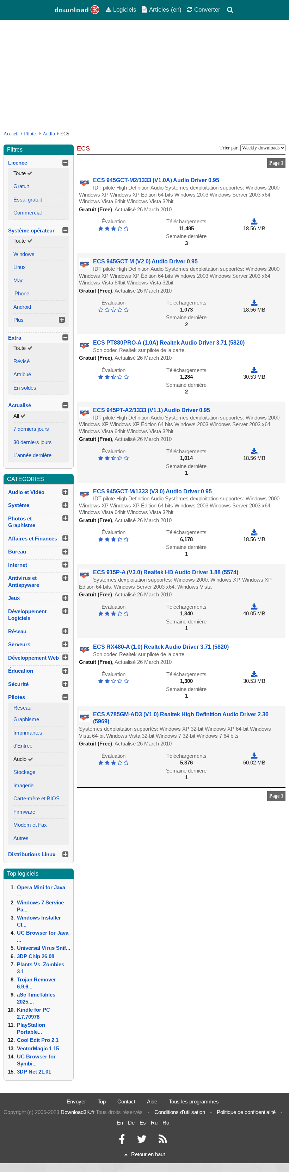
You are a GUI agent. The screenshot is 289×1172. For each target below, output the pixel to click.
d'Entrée (22, 746)
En (120, 1123)
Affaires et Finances (32, 539)
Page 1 (276, 163)
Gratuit (21, 186)
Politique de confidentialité (246, 1112)
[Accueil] (77, 10)
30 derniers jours (32, 442)
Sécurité (18, 684)
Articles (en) (165, 9)
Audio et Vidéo (26, 492)
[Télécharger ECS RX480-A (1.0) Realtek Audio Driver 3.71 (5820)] (254, 674)
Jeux (14, 598)
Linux (19, 267)
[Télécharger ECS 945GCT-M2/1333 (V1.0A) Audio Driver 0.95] (254, 221)
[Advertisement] (144, 74)
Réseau (17, 631)
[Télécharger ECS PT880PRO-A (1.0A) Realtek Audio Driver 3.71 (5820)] (254, 370)
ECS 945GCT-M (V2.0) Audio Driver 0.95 (145, 261)
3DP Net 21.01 (34, 1072)
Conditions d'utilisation (179, 1112)
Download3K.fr (77, 1112)
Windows (24, 254)
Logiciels (124, 9)
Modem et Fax (30, 825)
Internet (17, 565)
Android (22, 307)
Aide (152, 1101)
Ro (165, 1123)
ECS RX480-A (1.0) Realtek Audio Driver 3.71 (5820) (161, 647)
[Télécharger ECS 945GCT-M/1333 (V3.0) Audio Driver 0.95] (254, 532)
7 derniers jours (31, 429)
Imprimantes (27, 733)
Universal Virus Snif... (43, 948)
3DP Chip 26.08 (35, 956)
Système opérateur (31, 230)
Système (18, 505)
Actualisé (19, 405)
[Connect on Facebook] (121, 1141)
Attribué (22, 374)
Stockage (24, 772)
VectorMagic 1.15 (38, 1048)
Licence (17, 163)
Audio (49, 133)
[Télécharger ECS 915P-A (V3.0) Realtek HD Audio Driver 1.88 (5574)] (254, 607)
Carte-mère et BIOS (36, 798)
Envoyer (76, 1101)
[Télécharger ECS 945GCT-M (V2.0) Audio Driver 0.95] (254, 303)
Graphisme (26, 719)
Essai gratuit (27, 200)
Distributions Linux (31, 854)
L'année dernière (32, 455)
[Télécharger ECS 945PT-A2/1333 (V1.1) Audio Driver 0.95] (254, 451)
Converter (207, 9)
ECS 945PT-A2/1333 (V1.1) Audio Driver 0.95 (151, 410)
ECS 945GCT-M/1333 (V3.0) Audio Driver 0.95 (152, 491)
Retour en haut (148, 1154)
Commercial (27, 213)
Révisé (21, 361)
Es (143, 1123)
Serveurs (19, 644)
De (131, 1123)
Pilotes (30, 133)
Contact (126, 1101)
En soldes (24, 388)
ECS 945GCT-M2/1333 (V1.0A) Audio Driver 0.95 (156, 180)
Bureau (17, 552)
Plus (18, 320)
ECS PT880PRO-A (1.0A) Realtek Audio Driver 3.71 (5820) (169, 343)
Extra (14, 338)
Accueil (11, 133)
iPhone (21, 293)
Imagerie (23, 785)
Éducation (20, 671)
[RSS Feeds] (163, 1141)
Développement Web (33, 658)
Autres (21, 838)
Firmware (24, 812)
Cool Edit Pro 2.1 (38, 1040)
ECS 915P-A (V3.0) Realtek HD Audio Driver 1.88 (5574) (165, 572)
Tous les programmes (194, 1101)
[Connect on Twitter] (141, 1141)
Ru (154, 1123)
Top (102, 1101)
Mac (18, 280)
